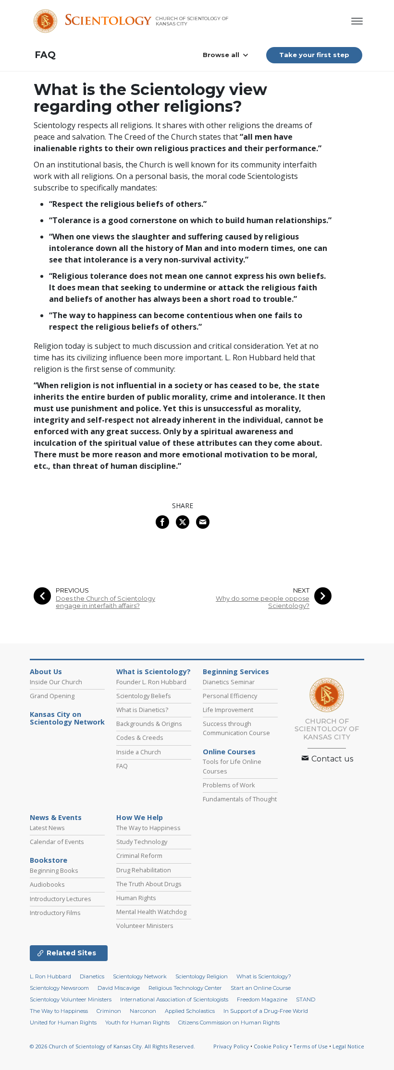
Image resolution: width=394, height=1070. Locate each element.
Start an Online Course (261, 988)
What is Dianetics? (142, 709)
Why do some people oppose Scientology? (262, 602)
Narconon (143, 1011)
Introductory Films (55, 912)
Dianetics (92, 976)
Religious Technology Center (185, 988)
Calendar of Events (57, 841)
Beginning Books (54, 870)
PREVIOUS (72, 590)
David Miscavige (119, 988)
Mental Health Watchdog (151, 911)
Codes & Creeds (139, 737)
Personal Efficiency (230, 695)
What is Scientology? (153, 672)
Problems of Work (229, 785)
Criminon (109, 1011)
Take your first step (314, 55)
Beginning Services (236, 672)
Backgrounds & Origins (149, 723)
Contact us (331, 758)
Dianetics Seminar (229, 682)
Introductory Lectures (60, 898)
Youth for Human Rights (137, 1022)
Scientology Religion (201, 976)
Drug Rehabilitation (143, 870)
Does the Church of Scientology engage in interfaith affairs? (105, 602)
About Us (46, 672)
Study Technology (141, 841)
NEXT (301, 590)
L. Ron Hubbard (50, 976)
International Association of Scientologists (174, 999)
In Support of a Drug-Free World (265, 1011)
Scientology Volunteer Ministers (70, 999)
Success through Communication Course (236, 728)
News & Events (56, 817)
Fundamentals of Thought (240, 799)
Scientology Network (140, 976)
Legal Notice (348, 1046)
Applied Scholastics (190, 1011)
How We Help (139, 817)
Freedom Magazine (262, 999)
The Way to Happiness (148, 827)
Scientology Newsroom (59, 988)
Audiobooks (47, 884)
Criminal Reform (139, 855)
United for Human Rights (63, 1022)
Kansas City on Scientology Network (67, 718)
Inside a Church (138, 752)
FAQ (45, 54)
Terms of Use (310, 1046)
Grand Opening (52, 695)
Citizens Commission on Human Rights (229, 1022)
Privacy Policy (231, 1046)
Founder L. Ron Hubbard (151, 682)
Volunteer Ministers (144, 925)
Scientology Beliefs (143, 695)
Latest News (47, 827)
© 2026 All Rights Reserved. (112, 1046)
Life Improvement (228, 709)
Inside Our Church (56, 682)
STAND (305, 999)
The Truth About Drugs (149, 884)
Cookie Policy (271, 1046)
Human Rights (136, 897)
